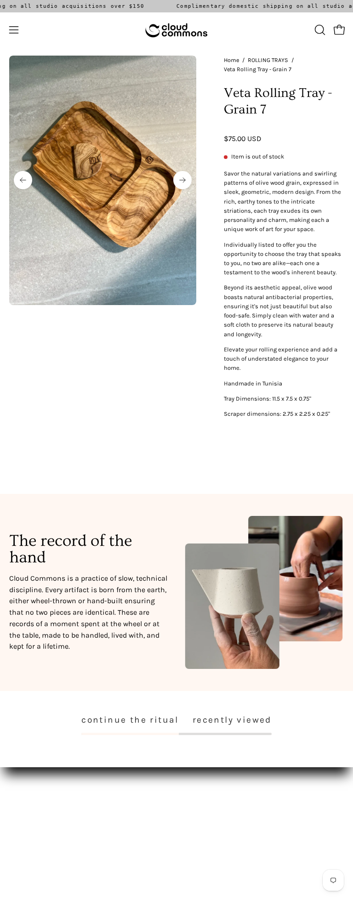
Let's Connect (29, 827)
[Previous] (23, 180)
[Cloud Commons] (176, 30)
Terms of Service (209, 813)
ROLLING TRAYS (268, 60)
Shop (17, 800)
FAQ (191, 800)
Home (231, 60)
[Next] (182, 180)
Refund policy (206, 827)
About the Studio (34, 813)
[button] (319, 29)
